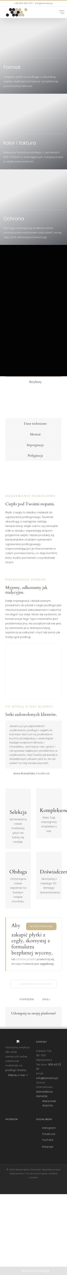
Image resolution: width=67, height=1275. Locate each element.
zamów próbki (25, 959)
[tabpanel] (33, 402)
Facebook (48, 1134)
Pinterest (47, 1147)
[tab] (33, 381)
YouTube (47, 1140)
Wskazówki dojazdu (49, 1103)
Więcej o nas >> (18, 1075)
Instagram (49, 1128)
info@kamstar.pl (47, 1078)
